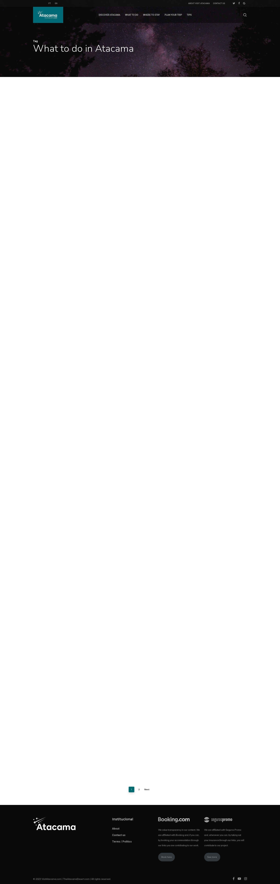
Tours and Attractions (58, 407)
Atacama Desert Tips (58, 173)
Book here (166, 857)
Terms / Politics (122, 841)
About (115, 828)
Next (146, 789)
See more (212, 857)
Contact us (118, 835)
